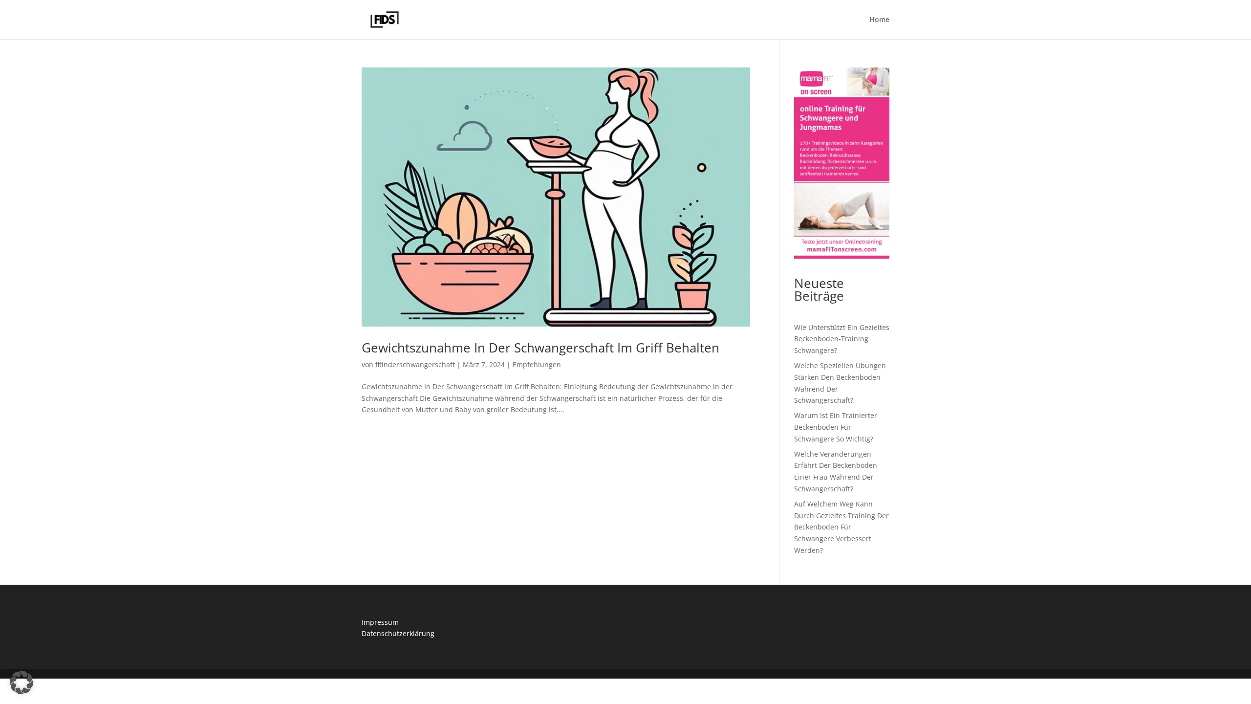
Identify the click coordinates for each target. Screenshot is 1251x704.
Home (879, 20)
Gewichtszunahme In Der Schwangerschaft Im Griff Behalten (540, 347)
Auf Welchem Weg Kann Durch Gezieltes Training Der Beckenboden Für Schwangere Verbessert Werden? (841, 527)
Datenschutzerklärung (398, 633)
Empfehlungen (537, 364)
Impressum (380, 622)
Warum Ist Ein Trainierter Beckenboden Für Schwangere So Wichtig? (835, 427)
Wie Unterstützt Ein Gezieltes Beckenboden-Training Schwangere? (841, 339)
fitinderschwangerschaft (415, 364)
